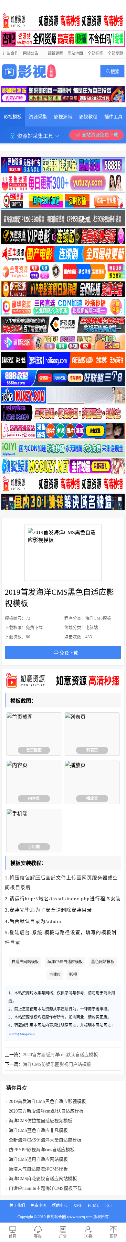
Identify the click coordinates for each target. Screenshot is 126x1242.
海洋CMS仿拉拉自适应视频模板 (40, 1120)
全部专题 (115, 53)
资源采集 (38, 116)
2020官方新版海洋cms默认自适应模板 (60, 1054)
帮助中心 (60, 1205)
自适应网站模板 (25, 962)
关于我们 (17, 1205)
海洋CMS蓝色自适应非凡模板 (38, 1130)
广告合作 (10, 53)
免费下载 (68, 652)
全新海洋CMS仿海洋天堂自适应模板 (45, 1140)
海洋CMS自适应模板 (65, 962)
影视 (73, 974)
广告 (63, 1236)
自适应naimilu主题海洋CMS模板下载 (45, 1188)
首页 (12, 1236)
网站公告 (30, 53)
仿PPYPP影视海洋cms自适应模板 (42, 1149)
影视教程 (88, 116)
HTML (93, 1205)
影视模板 (13, 116)
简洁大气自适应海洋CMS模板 (38, 1169)
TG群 (88, 1236)
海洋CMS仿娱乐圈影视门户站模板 (57, 1064)
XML (77, 1205)
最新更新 (55, 53)
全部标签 (95, 53)
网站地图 (75, 53)
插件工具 (113, 116)
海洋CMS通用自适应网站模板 (38, 1159)
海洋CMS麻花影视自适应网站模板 (43, 1178)
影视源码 (63, 116)
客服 (38, 1236)
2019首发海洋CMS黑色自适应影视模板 (47, 1101)
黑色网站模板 (102, 962)
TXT (108, 1205)
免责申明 (38, 1205)
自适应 (55, 974)
